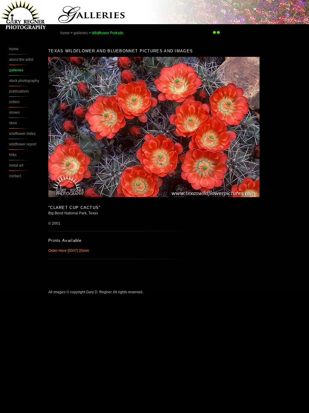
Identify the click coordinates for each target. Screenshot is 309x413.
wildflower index (22, 134)
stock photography (24, 81)
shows (14, 112)
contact (15, 176)
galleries (81, 33)
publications (19, 91)
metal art (16, 165)
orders (14, 102)
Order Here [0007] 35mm (68, 251)
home (65, 33)
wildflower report (22, 144)
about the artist (21, 59)
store (13, 123)
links (13, 155)
